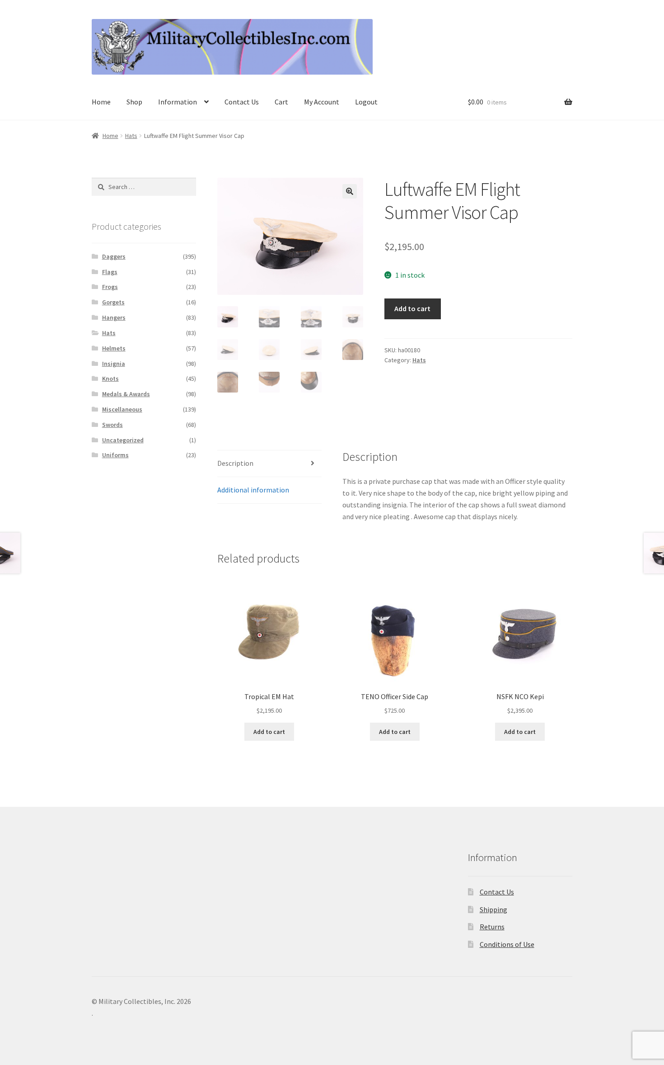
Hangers (114, 317)
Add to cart (412, 308)
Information (177, 101)
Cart (281, 101)
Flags (109, 272)
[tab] (269, 463)
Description (235, 463)
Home (101, 101)
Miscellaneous (122, 409)
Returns (492, 926)
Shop (134, 101)
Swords (112, 425)
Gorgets (113, 302)
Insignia (113, 364)
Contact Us (241, 101)
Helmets (114, 348)
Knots (110, 378)
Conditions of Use (507, 944)
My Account (321, 101)
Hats (131, 136)
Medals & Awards (126, 394)
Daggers (114, 256)
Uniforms (115, 455)
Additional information (253, 489)
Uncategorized (123, 440)
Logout (366, 101)
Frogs (110, 287)
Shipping (493, 909)
